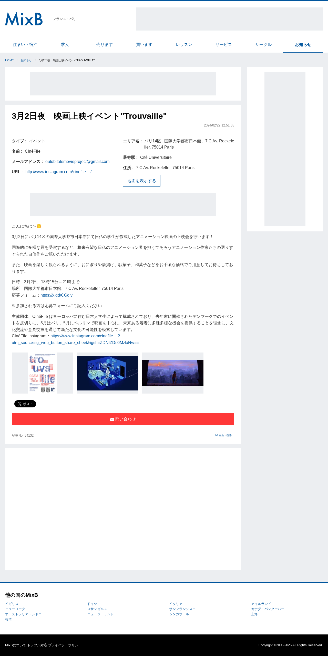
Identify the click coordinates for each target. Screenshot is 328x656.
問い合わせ (125, 419)
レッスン (184, 44)
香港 (8, 619)
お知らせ (303, 44)
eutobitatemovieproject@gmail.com (77, 161)
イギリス (11, 604)
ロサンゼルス (97, 609)
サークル (263, 44)
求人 (65, 44)
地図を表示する (141, 181)
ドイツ (92, 604)
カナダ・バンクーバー (267, 609)
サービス (224, 44)
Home (9, 60)
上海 (254, 614)
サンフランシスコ (182, 609)
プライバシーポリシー (64, 645)
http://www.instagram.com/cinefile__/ (58, 172)
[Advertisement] (229, 19)
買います (144, 44)
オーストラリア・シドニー (25, 614)
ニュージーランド (100, 614)
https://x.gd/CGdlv (56, 295)
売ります (104, 44)
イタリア (175, 604)
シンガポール (179, 614)
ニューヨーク (15, 609)
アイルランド (261, 604)
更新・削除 (225, 435)
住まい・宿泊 (25, 44)
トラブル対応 (37, 645)
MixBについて (15, 645)
